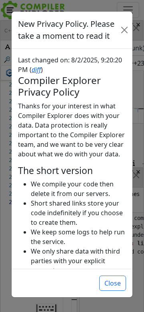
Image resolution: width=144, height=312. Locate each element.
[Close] (124, 30)
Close (112, 283)
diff (36, 69)
